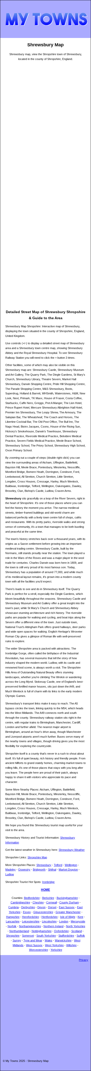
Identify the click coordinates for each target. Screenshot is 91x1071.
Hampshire (12, 916)
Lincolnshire (49, 921)
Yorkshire (56, 949)
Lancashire (12, 921)
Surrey (17, 940)
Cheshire (38, 902)
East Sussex (67, 907)
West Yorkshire (54, 945)
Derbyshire (28, 907)
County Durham (69, 902)
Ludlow (9, 874)
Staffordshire (66, 935)
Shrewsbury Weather (72, 849)
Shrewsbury (43, 864)
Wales (48, 940)
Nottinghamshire (42, 931)
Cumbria (13, 907)
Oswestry (24, 869)
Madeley (10, 869)
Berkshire (48, 897)
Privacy (83, 959)
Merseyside (78, 921)
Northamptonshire (30, 926)
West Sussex (34, 945)
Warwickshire (63, 940)
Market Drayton (68, 869)
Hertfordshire (49, 916)
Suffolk (81, 935)
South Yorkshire (46, 935)
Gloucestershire (43, 912)
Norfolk (12, 926)
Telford (58, 864)
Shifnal (52, 869)
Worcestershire (38, 949)
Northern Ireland (53, 926)
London (63, 921)
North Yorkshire (75, 926)
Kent (80, 916)
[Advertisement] (45, 263)
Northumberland (19, 931)
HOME (45, 890)
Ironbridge (48, 881)
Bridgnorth (39, 869)
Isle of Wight (67, 916)
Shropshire (12, 935)
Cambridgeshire (20, 902)
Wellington (71, 864)
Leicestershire (30, 921)
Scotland (76, 931)
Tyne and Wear (33, 940)
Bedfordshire (32, 897)
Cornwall (51, 902)
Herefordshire (30, 916)
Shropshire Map (37, 857)
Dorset (52, 907)
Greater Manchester (68, 912)
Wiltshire (71, 945)
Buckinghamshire (67, 897)
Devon (41, 907)
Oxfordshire (61, 931)
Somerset (28, 935)
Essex (27, 912)
